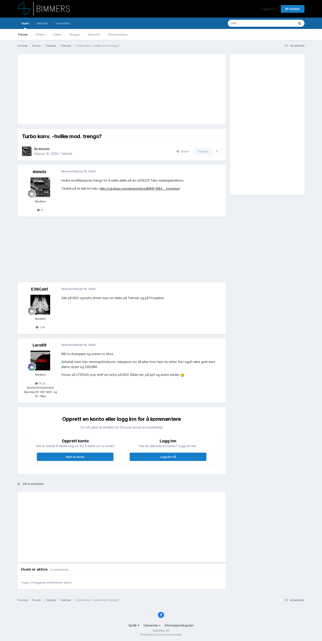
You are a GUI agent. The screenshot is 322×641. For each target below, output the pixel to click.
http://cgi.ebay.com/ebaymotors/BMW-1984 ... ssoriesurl (140, 188)
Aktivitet (42, 23)
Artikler (40, 34)
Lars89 (39, 345)
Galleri (57, 34)
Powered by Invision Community (161, 634)
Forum (23, 34)
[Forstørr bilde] (182, 375)
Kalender (94, 34)
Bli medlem (292, 9)
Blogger (75, 34)
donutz (44, 149)
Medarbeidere (117, 34)
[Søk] (299, 23)
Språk (133, 625)
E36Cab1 (39, 289)
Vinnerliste (62, 23)
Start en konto (75, 457)
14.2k (42, 383)
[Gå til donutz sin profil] (27, 151)
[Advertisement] (101, 89)
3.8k (42, 327)
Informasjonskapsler (179, 625)
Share (184, 151)
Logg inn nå (168, 457)
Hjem (25, 23)
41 (42, 210)
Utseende (151, 625)
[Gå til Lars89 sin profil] (40, 360)
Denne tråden (280, 23)
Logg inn (268, 9)
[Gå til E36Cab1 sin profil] (40, 304)
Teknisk (66, 153)
